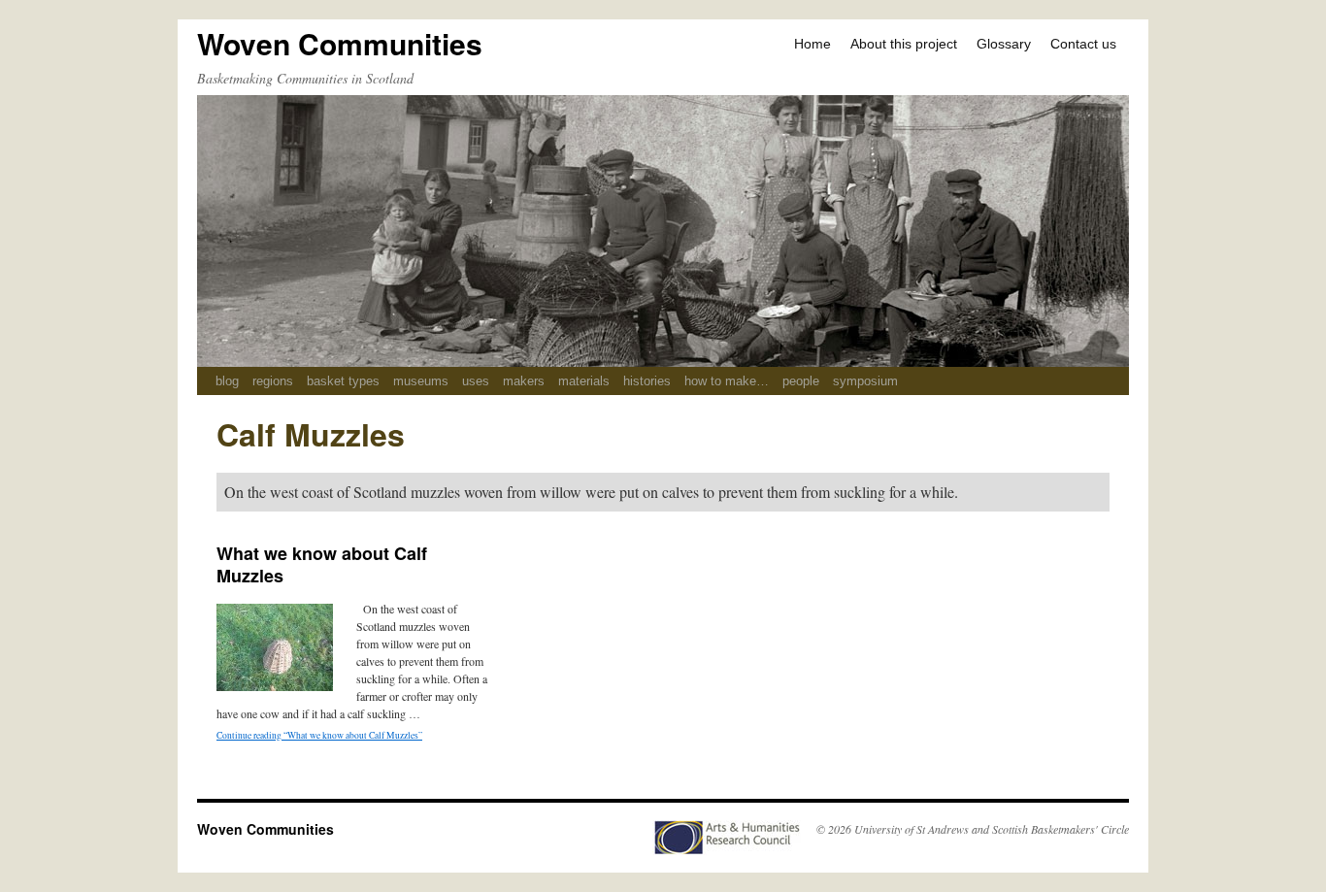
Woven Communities (339, 43)
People (800, 381)
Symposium (865, 381)
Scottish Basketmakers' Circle (1060, 829)
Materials (584, 381)
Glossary (1004, 43)
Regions (272, 381)
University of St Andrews (911, 829)
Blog (227, 381)
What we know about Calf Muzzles (321, 564)
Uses (475, 381)
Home (812, 43)
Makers (524, 381)
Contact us (1083, 43)
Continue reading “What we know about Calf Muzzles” (319, 735)
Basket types (343, 381)
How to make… (726, 381)
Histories (647, 381)
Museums (420, 381)
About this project (903, 43)
